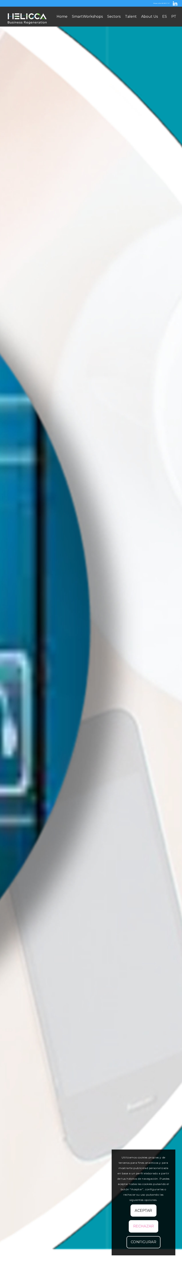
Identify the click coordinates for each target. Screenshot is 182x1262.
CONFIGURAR (143, 1242)
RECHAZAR (143, 1226)
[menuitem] (62, 17)
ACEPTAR (143, 1210)
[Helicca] (27, 17)
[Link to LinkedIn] (175, 3)
